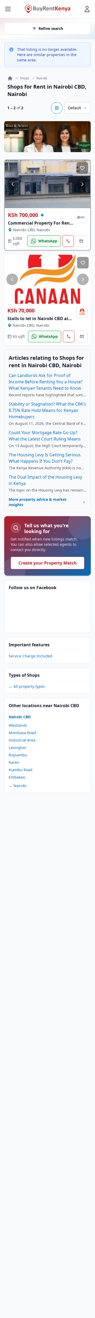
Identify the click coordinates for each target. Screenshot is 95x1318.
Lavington (17, 747)
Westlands (18, 725)
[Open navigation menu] (8, 9)
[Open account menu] (87, 9)
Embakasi (17, 777)
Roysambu (18, 754)
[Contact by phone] (68, 241)
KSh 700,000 (23, 215)
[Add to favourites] (82, 168)
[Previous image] (12, 184)
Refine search (51, 28)
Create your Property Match (47, 563)
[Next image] (82, 184)
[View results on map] (57, 108)
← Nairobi (18, 785)
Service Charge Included (30, 655)
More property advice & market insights (37, 502)
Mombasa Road (22, 732)
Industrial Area (22, 740)
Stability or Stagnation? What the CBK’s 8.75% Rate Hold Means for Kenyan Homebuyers (47, 410)
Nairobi (41, 78)
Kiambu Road (20, 769)
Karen (14, 762)
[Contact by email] (81, 241)
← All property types (27, 686)
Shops (24, 78)
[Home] (10, 78)
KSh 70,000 (21, 310)
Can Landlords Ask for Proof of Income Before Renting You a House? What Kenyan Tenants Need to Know (46, 381)
